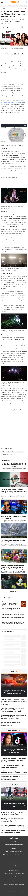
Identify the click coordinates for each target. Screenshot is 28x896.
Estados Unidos (6, 854)
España (21, 851)
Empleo (16, 865)
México (3, 8)
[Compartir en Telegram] (18, 53)
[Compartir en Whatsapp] (5, 53)
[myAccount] (26, 2)
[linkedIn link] (21, 844)
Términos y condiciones (9, 884)
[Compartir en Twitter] (12, 53)
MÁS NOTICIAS (14, 591)
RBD (23, 398)
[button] (2, 2)
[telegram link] (18, 844)
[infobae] (14, 2)
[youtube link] (15, 844)
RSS (18, 858)
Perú (16, 854)
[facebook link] (6, 844)
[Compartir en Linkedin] (15, 53)
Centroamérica (21, 854)
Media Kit (14, 876)
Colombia (17, 851)
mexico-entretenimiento (7, 454)
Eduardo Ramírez (9, 5)
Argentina (12, 851)
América (6, 851)
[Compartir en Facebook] (8, 53)
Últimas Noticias (12, 858)
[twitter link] (9, 844)
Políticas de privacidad (19, 884)
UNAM (23, 5)
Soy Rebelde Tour (10, 451)
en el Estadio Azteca (11, 102)
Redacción (12, 865)
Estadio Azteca (20, 451)
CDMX (14, 5)
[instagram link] (12, 844)
